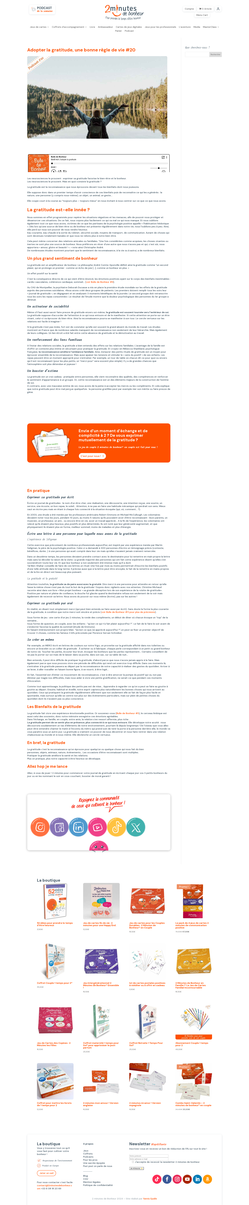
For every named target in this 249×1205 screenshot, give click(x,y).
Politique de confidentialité (98, 1185)
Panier (118, 31)
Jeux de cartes (38, 27)
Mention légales (92, 1182)
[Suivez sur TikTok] (156, 1179)
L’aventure (185, 27)
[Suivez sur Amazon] (207, 1179)
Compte (189, 9)
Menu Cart (202, 15)
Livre (92, 27)
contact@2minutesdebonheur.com (54, 1187)
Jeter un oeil (46, 1173)
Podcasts (88, 1156)
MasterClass (210, 27)
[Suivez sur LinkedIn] (197, 1179)
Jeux (85, 1150)
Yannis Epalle (150, 1198)
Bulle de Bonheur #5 (127, 713)
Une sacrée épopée (94, 1163)
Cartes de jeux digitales (129, 27)
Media (196, 27)
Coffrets (88, 1153)
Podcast (129, 31)
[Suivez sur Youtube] (187, 1179)
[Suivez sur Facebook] (167, 1179)
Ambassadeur (105, 27)
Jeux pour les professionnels (160, 27)
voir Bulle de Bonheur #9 (99, 282)
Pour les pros (90, 1159)
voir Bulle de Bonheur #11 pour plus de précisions (128, 612)
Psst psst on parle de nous (97, 1166)
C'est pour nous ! (91, 456)
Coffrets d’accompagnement (68, 27)
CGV (85, 1179)
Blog (85, 1175)
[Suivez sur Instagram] (177, 1179)
